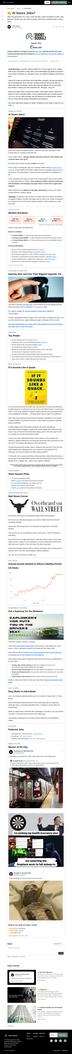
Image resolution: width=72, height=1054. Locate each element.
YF (60, 356)
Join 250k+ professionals (59, 2)
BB (51, 349)
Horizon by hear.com (25, 304)
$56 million (52, 259)
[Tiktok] (56, 1041)
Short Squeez (10, 8)
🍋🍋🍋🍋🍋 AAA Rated (17, 928)
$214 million (52, 254)
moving (19, 488)
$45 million (46, 261)
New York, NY (38, 734)
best (17, 478)
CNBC (35, 347)
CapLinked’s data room (25, 646)
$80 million (53, 256)
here (22, 265)
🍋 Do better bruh (14, 932)
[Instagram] (60, 1041)
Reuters (44, 342)
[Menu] (69, 2)
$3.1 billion (40, 249)
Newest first (57, 944)
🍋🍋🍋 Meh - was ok (16, 930)
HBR (39, 344)
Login (47, 2)
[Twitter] (51, 1041)
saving (19, 485)
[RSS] (65, 1041)
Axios (35, 340)
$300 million (41, 252)
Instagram (11, 96)
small (15, 483)
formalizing (18, 480)
